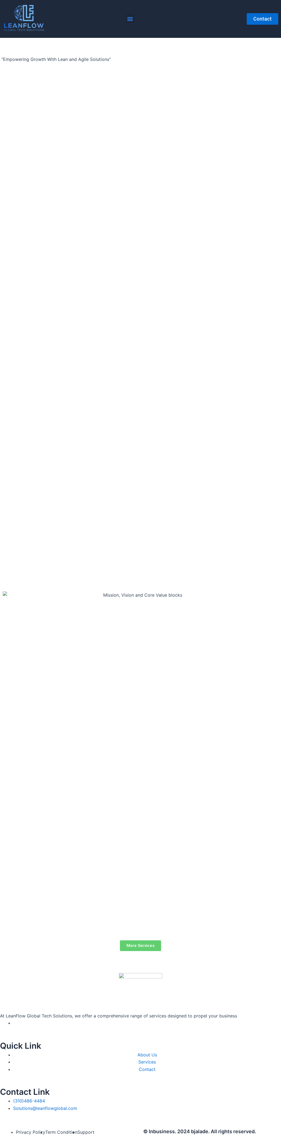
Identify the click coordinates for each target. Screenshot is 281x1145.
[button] (130, 18)
